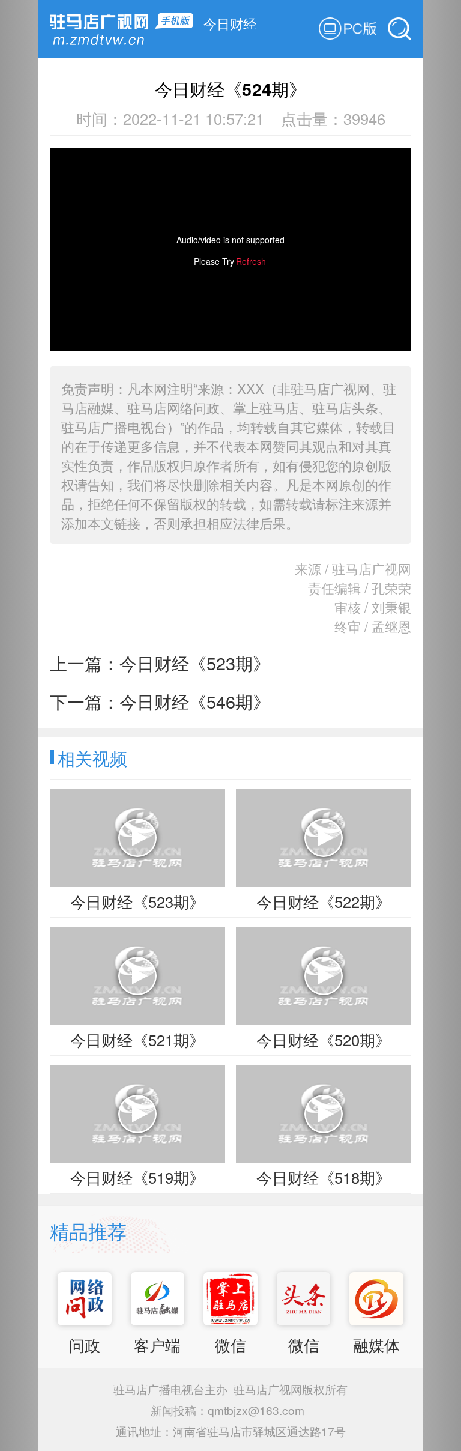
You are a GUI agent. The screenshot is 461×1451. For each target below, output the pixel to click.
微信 (230, 1345)
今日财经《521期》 (137, 1039)
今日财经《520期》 (323, 1039)
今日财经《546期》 (194, 701)
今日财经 (229, 22)
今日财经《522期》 (323, 901)
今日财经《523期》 (194, 662)
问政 (84, 1345)
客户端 (157, 1345)
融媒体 (376, 1345)
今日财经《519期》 (137, 1177)
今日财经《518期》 (323, 1177)
